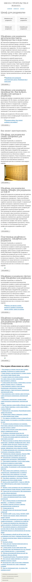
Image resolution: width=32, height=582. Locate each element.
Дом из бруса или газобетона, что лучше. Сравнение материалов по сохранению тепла (14, 475)
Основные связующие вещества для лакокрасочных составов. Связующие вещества (15, 434)
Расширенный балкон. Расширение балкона (15, 557)
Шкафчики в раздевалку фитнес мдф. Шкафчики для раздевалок (16, 276)
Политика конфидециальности (8, 578)
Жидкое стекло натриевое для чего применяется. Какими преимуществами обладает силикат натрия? (16, 488)
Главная (9, 8)
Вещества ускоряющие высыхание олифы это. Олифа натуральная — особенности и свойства (15, 520)
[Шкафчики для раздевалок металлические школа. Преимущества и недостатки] (16, 79)
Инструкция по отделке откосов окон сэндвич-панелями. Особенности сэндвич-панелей (14, 370)
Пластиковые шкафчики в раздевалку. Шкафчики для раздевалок (13, 238)
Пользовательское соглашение (12, 576)
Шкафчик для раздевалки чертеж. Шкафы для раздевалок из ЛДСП (16, 189)
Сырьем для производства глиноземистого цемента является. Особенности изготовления (14, 524)
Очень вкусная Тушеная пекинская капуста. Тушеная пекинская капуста (14, 544)
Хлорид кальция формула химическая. (14, 495)
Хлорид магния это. (8, 508)
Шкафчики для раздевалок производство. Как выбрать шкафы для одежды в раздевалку (13, 92)
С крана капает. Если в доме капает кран (14, 547)
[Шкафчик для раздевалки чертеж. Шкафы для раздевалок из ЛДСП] (16, 228)
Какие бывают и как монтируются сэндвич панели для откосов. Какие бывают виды (16, 374)
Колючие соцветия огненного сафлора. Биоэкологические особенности (13, 505)
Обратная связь (5, 580)
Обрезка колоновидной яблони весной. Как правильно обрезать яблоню (14, 554)
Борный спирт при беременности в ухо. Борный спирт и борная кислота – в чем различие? (15, 550)
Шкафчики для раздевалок (8, 19)
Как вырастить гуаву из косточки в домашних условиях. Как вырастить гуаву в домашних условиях (15, 564)
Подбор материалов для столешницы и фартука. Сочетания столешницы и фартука (16, 451)
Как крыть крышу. (8, 542)
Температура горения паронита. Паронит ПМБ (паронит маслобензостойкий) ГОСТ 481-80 (15, 455)
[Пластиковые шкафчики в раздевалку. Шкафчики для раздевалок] (16, 268)
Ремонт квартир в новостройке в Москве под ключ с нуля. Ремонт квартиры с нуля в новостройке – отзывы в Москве (16, 407)
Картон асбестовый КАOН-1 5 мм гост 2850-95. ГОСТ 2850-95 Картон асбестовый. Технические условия (15, 484)
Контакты (4, 576)
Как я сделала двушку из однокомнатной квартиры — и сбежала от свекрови (13, 501)
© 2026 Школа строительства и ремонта (10, 574)
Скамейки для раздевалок (23, 28)
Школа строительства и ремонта (16, 4)
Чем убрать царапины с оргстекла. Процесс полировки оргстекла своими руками (14, 479)
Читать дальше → (5, 84)
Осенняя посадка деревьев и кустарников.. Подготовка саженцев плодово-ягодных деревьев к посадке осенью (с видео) (16, 425)
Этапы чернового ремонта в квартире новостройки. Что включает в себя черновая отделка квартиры (16, 467)
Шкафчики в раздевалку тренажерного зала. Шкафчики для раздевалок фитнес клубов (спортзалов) (15, 320)
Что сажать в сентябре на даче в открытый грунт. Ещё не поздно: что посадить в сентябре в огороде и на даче (16, 420)
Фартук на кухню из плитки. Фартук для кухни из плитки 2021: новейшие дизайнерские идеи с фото (15, 441)
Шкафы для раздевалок (8, 28)
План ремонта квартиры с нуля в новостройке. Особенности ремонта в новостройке (15, 462)
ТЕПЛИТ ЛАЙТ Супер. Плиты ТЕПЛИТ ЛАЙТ (16, 514)
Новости (16, 8)
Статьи (22, 8)
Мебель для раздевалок (23, 19)
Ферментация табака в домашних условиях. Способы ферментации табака (14, 415)
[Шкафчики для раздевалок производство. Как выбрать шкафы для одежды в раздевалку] (16, 121)
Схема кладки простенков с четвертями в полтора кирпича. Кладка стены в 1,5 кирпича (16, 383)
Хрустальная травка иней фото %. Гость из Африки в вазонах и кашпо (14, 559)
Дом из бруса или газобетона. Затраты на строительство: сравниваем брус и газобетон (14, 471)
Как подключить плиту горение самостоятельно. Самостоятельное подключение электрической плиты (15, 395)
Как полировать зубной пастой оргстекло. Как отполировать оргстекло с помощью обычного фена (16, 535)
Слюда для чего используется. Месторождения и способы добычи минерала (16, 492)
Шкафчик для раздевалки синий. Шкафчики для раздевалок (13, 136)
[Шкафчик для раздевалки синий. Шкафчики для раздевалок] (16, 173)
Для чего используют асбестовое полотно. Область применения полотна (14, 430)
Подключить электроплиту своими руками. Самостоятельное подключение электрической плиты (14, 401)
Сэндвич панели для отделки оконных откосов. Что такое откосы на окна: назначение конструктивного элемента (15, 379)
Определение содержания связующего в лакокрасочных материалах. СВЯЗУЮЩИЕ (13, 458)
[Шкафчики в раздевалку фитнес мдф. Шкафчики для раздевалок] (16, 307)
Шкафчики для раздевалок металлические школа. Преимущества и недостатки (14, 37)
